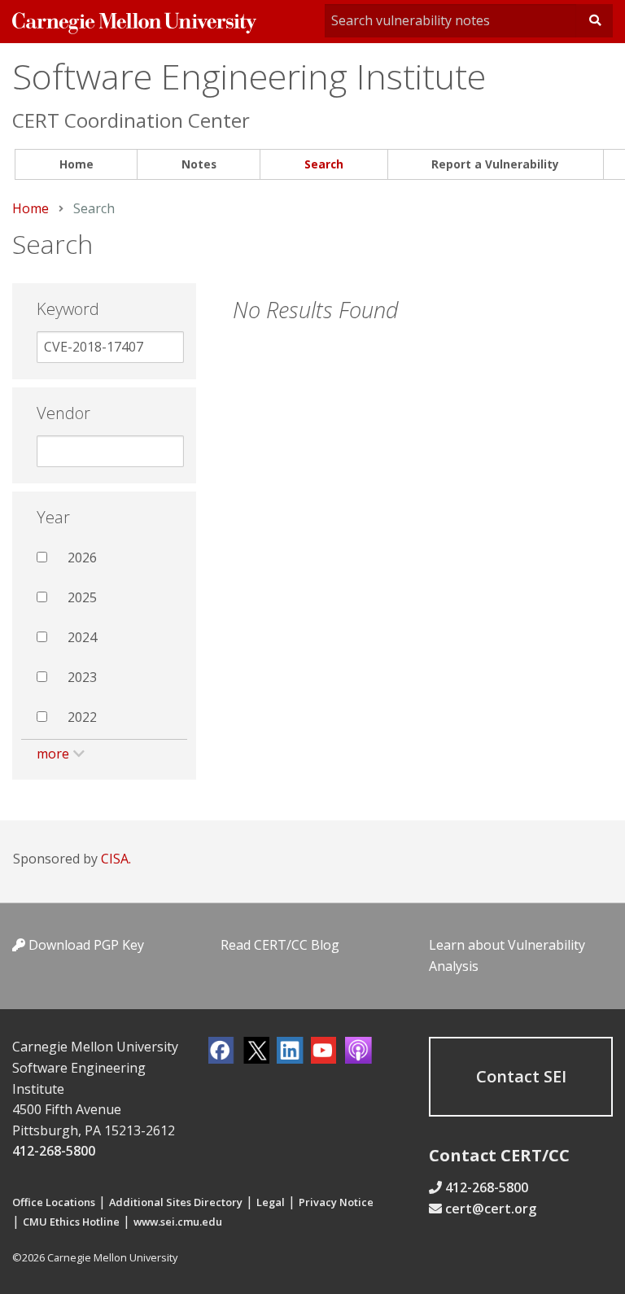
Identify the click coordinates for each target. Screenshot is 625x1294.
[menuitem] (76, 165)
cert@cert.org (490, 1208)
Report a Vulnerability (495, 164)
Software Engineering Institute (249, 76)
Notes (198, 164)
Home (76, 164)
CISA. (116, 859)
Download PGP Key (84, 945)
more (53, 754)
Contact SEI (521, 1076)
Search (323, 164)
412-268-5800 (53, 1151)
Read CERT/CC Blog (280, 945)
